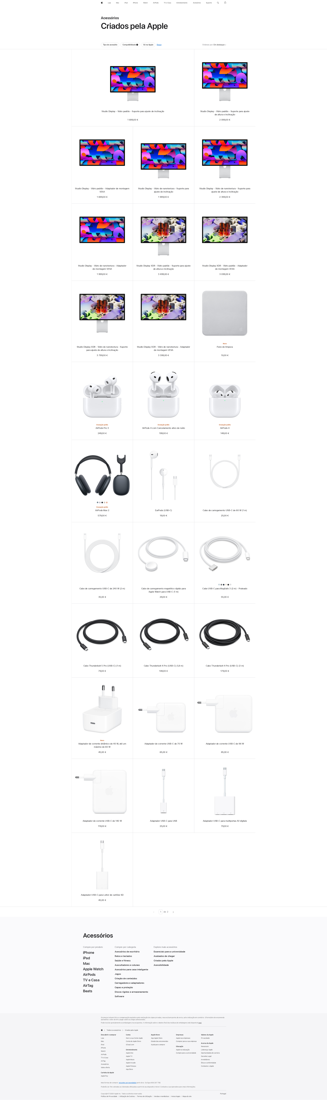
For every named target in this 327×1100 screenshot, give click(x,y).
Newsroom (205, 1046)
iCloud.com (130, 1045)
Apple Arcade (131, 1063)
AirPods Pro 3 (102, 428)
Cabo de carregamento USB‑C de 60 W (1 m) (225, 510)
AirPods (103, 1054)
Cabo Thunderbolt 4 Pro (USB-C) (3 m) (225, 665)
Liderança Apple (207, 1050)
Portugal (223, 1094)
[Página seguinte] (173, 911)
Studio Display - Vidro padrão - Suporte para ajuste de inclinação (133, 111)
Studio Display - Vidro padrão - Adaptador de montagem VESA (102, 190)
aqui (200, 1023)
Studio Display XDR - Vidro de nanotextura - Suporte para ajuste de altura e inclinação (102, 348)
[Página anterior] (153, 911)
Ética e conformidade (208, 1063)
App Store (129, 1069)
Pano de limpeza (225, 347)
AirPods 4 (225, 428)
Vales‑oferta (105, 1067)
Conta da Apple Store (133, 1041)
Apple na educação (183, 1050)
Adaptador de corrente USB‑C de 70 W (163, 743)
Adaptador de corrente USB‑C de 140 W (102, 821)
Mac (102, 1041)
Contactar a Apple (207, 1066)
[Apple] (102, 1030)
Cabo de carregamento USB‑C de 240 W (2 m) (102, 588)
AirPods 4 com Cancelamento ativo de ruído (163, 428)
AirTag (103, 1061)
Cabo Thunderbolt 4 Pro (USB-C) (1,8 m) (163, 665)
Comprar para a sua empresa (186, 1041)
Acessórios (105, 1064)
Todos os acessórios (114, 1030)
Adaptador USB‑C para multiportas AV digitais (225, 821)
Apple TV (129, 1056)
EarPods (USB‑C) (163, 510)
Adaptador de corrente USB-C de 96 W (225, 743)
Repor (159, 45)
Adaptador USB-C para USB (163, 821)
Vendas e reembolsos (161, 1096)
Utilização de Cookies (127, 1096)
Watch (103, 1051)
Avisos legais (175, 1096)
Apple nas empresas (183, 1038)
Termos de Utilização (144, 1096)
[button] (218, 3)
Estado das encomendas (159, 1041)
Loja (102, 1038)
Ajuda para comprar (158, 1045)
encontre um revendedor (127, 1083)
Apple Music (130, 1060)
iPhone (103, 1048)
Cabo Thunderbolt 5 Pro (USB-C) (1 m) (102, 665)
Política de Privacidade (109, 1096)
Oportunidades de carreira (210, 1053)
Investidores (205, 1060)
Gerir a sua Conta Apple (134, 1038)
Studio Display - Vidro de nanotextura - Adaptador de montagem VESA (102, 267)
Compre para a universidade (186, 1053)
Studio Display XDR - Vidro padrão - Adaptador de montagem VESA (224, 267)
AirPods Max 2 (102, 510)
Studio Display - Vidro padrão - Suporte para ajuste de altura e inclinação (224, 113)
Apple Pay (104, 1076)
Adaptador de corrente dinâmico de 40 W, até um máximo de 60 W (102, 745)
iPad (102, 1045)
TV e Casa (104, 1058)
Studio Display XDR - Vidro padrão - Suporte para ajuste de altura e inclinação (163, 267)
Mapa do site (187, 1096)
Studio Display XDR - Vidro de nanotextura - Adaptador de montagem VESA (163, 348)
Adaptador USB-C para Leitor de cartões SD (102, 895)
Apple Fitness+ (131, 1066)
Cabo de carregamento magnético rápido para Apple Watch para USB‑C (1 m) (163, 590)
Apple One (129, 1053)
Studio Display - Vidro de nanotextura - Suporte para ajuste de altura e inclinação (224, 190)
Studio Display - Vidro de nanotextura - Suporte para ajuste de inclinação (163, 190)
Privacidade (205, 1038)
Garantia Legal (206, 1056)
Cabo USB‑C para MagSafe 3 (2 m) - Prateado (224, 588)
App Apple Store (156, 1038)
